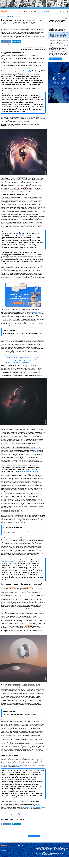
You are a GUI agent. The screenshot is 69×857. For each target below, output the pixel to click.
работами (37, 804)
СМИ (21, 766)
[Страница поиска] (67, 11)
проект (25, 186)
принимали (11, 720)
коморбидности (28, 586)
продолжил (19, 474)
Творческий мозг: (23, 333)
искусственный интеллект (55, 51)
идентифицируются (8, 562)
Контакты (20, 847)
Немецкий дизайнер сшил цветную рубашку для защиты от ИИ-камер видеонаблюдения (58, 54)
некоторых (16, 766)
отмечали (16, 513)
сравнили (35, 450)
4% (39, 95)
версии (15, 802)
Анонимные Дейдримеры (37, 807)
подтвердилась (28, 624)
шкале (21, 456)
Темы (19, 848)
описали (9, 687)
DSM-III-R (5, 106)
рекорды (51, 32)
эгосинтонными (37, 312)
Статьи (19, 11)
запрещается (42, 849)
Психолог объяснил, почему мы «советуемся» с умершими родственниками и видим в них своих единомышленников (57, 28)
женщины (51, 45)
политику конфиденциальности (42, 854)
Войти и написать (34, 835)
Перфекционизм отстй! (20, 714)
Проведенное (4, 537)
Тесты (39, 11)
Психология (20, 819)
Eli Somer (25, 184)
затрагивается (6, 766)
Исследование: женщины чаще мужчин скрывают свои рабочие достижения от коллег (57, 48)
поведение (3, 16)
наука (12, 819)
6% (5, 97)
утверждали (11, 269)
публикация (31, 182)
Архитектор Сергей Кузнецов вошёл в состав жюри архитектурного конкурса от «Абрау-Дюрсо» (58, 42)
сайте (25, 805)
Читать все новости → (55, 58)
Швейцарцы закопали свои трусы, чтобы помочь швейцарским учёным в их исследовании (58, 22)
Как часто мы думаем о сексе (22, 531)
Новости (33, 11)
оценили (20, 233)
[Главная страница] (4, 11)
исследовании (19, 198)
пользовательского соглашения (58, 853)
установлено (4, 613)
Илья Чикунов (10, 16)
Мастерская (46, 11)
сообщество (28, 807)
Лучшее (26, 11)
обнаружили (12, 586)
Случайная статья (51, 11)
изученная (13, 428)
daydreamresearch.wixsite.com (17, 814)
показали (38, 601)
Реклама (20, 845)
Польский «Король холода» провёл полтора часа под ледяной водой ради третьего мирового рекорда (58, 35)
